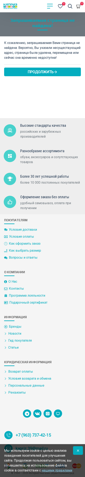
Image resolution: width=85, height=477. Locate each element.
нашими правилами (57, 470)
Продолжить (41, 72)
